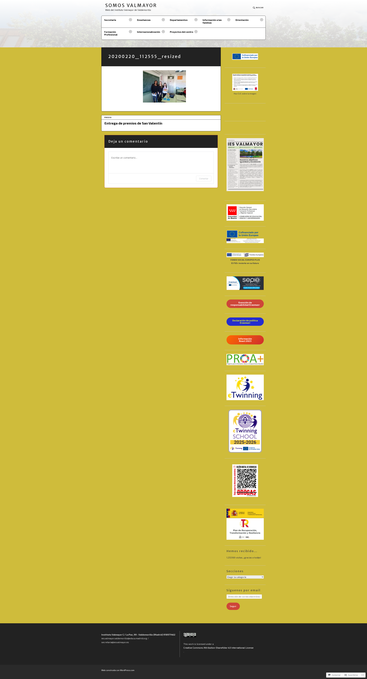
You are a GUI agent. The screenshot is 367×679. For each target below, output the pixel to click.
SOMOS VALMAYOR (131, 5)
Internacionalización (148, 31)
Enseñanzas (144, 20)
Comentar (203, 178)
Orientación (242, 20)
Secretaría (110, 20)
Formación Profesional (110, 33)
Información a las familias (212, 21)
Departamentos (179, 20)
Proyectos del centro (181, 31)
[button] (245, 212)
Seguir (233, 606)
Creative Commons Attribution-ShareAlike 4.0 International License (218, 647)
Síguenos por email (243, 590)
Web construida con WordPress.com (117, 670)
